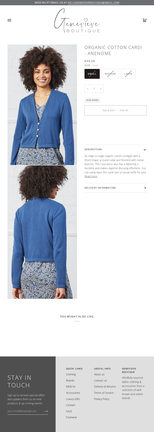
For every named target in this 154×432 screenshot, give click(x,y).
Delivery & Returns (105, 386)
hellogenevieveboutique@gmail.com (93, 2)
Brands (70, 380)
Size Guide (92, 100)
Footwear (71, 417)
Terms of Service (104, 393)
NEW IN (70, 386)
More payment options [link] (98, 133)
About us (99, 374)
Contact (70, 405)
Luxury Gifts (73, 399)
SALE (69, 411)
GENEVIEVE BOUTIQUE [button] (129, 370)
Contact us (100, 380)
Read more (91, 176)
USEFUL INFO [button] (102, 368)
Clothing (71, 374)
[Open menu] (13, 20)
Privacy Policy (101, 399)
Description (93, 149)
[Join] (43, 411)
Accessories (73, 393)
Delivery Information (100, 188)
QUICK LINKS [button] (74, 368)
